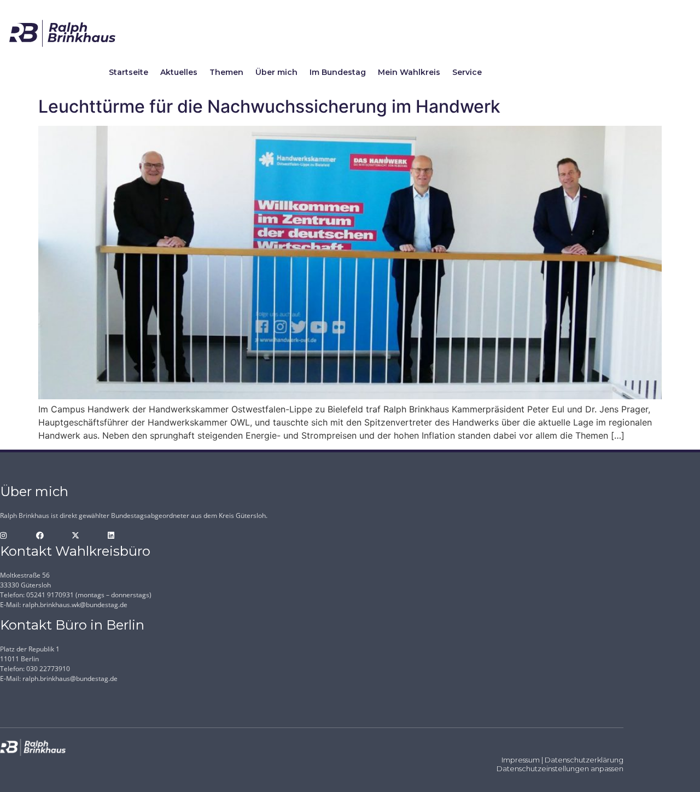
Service (467, 72)
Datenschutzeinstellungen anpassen (560, 768)
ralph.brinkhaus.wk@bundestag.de (74, 604)
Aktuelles (178, 72)
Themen (226, 72)
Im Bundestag (338, 72)
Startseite (128, 72)
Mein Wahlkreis (409, 72)
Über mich (276, 72)
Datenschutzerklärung (584, 759)
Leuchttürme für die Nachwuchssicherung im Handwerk (269, 106)
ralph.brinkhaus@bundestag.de (70, 678)
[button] (24, 768)
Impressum (520, 759)
